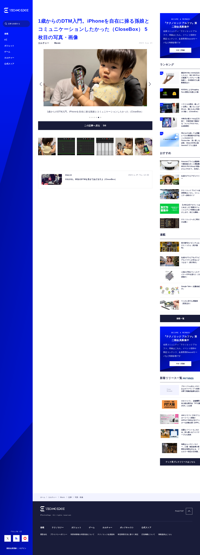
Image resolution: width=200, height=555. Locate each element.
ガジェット (9, 46)
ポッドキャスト (127, 527)
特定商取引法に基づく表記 (128, 534)
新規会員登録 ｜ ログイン (16, 548)
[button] (40, 84)
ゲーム (7, 52)
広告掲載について (148, 534)
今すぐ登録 (180, 50)
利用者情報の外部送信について (82, 534)
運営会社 (43, 534)
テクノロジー (58, 527)
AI (5, 40)
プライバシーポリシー (58, 534)
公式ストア (9, 64)
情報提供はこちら (165, 534)
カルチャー (9, 58)
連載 (6, 34)
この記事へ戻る (95, 125)
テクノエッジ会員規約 (106, 534)
